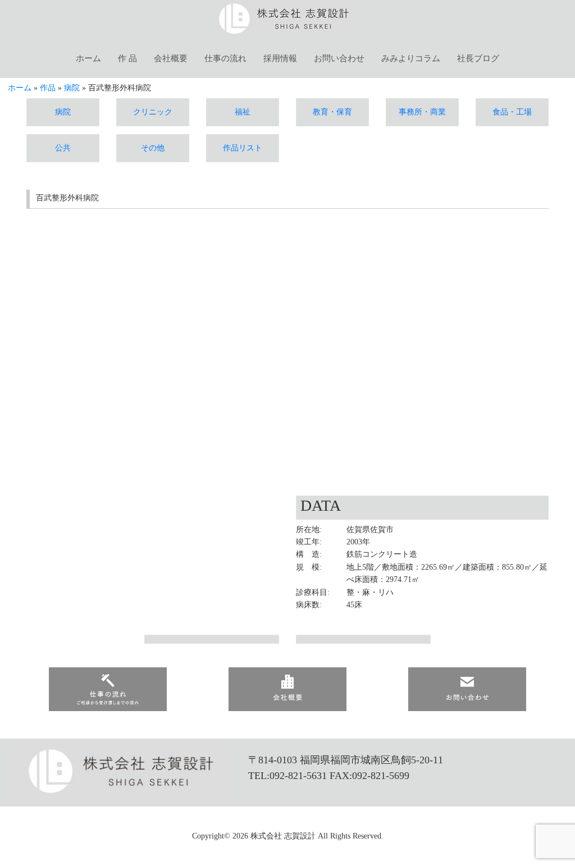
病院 (72, 88)
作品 (48, 88)
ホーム (88, 58)
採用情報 (280, 58)
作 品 (127, 58)
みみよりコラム (410, 58)
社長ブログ (478, 58)
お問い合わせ (339, 58)
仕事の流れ (225, 58)
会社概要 (171, 58)
